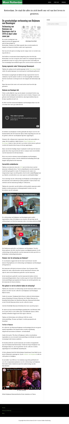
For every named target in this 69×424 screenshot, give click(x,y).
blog (3, 413)
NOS (21, 167)
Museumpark (33, 69)
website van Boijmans (30, 354)
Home (3, 407)
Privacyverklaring (6, 410)
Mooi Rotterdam (12, 2)
